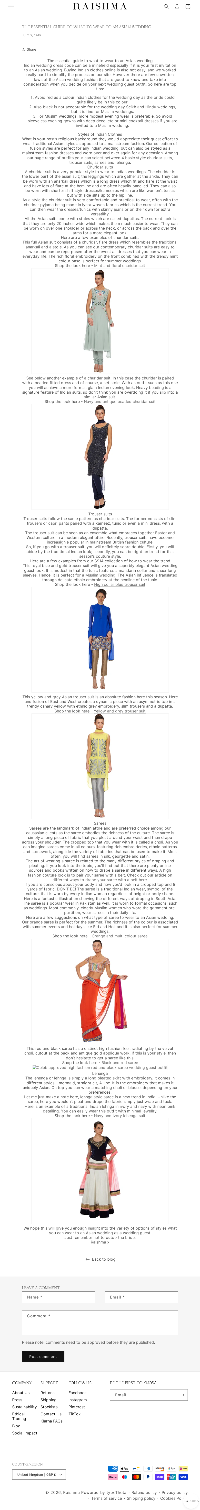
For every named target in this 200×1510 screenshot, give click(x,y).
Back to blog (104, 1259)
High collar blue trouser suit (119, 584)
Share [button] (31, 49)
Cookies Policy (174, 1498)
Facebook (78, 1392)
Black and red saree (119, 1062)
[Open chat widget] (191, 1501)
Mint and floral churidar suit (119, 265)
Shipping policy (141, 1498)
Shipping (48, 1400)
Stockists (49, 1407)
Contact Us (50, 1414)
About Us (21, 1392)
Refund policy (144, 1492)
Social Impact (24, 1433)
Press (17, 1400)
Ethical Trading (19, 1416)
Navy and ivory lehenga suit (119, 1115)
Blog (16, 1426)
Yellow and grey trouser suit (120, 711)
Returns (47, 1392)
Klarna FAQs (51, 1421)
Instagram (78, 1400)
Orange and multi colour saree (120, 935)
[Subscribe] (182, 1395)
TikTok (75, 1414)
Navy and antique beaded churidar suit (120, 401)
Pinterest (77, 1407)
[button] (166, 6)
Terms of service (106, 1498)
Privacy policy (175, 1492)
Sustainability (24, 1407)
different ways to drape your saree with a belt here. (100, 879)
